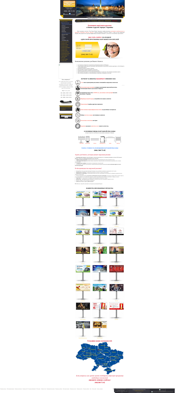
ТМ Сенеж (99, 226)
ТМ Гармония (83, 207)
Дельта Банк (99, 319)
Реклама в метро (64, 50)
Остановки (64, 37)
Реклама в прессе (64, 21)
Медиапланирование (65, 54)
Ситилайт (63, 30)
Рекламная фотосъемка (65, 53)
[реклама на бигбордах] (81, 142)
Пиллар (63, 38)
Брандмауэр (64, 31)
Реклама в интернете (65, 41)
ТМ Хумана (83, 263)
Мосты (63, 35)
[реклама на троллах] (95, 141)
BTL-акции (63, 57)
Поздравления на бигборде (66, 107)
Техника (83, 282)
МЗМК (83, 226)
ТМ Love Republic (83, 319)
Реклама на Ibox (64, 49)
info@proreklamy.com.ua (139, 390)
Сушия (100, 263)
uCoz (140, 392)
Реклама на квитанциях (65, 47)
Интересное (63, 109)
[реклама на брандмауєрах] (102, 142)
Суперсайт (63, 28)
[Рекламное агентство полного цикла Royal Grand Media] (69, 6)
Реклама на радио (64, 46)
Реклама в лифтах (64, 59)
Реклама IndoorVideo (65, 51)
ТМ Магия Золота (116, 282)
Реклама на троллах (65, 27)
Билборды (63, 25)
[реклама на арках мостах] (110, 141)
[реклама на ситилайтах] (87, 142)
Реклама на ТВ (64, 43)
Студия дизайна (64, 56)
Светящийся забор (65, 40)
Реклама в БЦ (63, 60)
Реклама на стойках (64, 44)
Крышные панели (65, 34)
